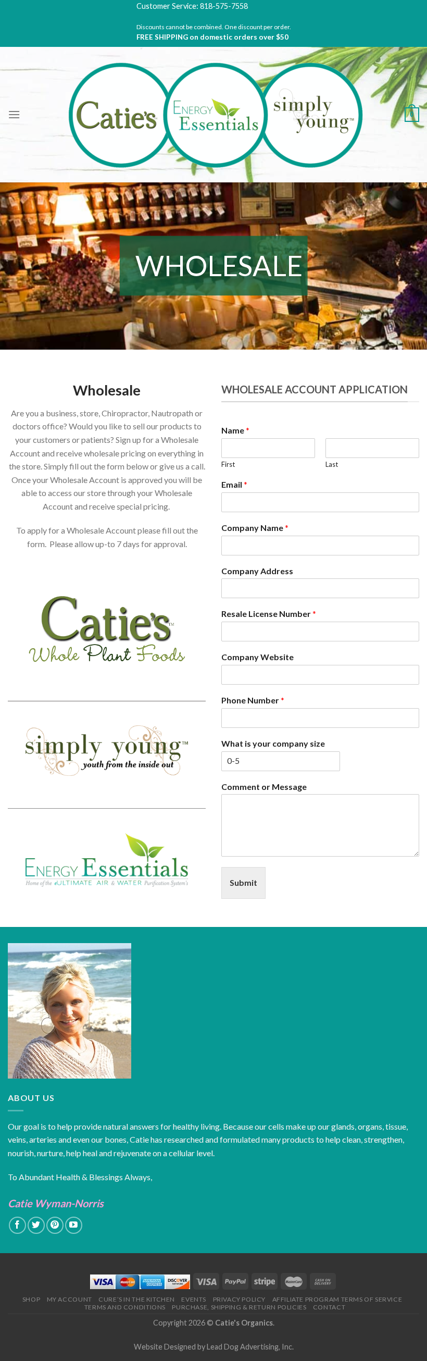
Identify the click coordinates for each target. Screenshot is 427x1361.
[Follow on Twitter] (36, 1225)
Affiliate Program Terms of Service (337, 1299)
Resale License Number (268, 613)
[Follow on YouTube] (73, 1225)
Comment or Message (264, 786)
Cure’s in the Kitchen (136, 1299)
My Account (69, 1299)
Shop (31, 1299)
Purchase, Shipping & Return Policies (239, 1307)
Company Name (254, 528)
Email (234, 484)
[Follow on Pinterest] (55, 1225)
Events (193, 1299)
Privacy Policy (239, 1299)
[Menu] (14, 114)
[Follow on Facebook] (17, 1225)
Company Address (257, 571)
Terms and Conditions (125, 1307)
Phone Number (252, 700)
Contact (329, 1307)
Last (331, 464)
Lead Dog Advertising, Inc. (250, 1346)
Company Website (257, 657)
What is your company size (273, 743)
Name (235, 430)
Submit (243, 882)
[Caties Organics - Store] (214, 114)
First (228, 464)
